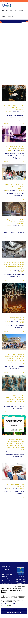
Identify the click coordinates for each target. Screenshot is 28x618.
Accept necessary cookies (14, 612)
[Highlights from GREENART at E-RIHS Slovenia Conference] (14, 209)
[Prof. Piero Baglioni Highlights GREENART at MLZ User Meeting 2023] (14, 93)
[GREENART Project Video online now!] (14, 471)
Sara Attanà (8, 111)
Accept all (14, 609)
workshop (22, 190)
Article (20, 150)
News (20, 111)
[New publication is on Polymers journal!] (14, 298)
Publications (22, 322)
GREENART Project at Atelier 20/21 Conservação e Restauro (14, 186)
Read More (6, 123)
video (23, 488)
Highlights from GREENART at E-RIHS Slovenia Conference (14, 222)
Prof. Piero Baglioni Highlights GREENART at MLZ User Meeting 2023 (14, 107)
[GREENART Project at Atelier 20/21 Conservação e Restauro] (14, 172)
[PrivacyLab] (9, 605)
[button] (12, 16)
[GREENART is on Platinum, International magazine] (14, 134)
